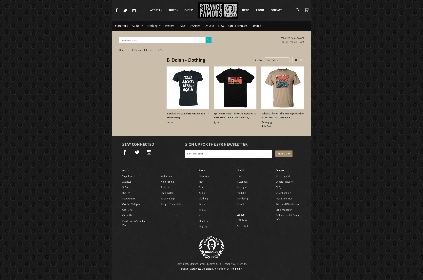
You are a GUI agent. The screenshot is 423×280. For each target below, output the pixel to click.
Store (172, 10)
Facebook (116, 10)
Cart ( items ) (293, 38)
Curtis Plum (128, 215)
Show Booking (283, 193)
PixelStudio (236, 268)
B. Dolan (126, 187)
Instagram (134, 10)
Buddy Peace (128, 198)
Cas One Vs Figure (131, 204)
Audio (136, 25)
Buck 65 (126, 193)
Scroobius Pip (168, 198)
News (245, 10)
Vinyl (201, 215)
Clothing (152, 25)
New (221, 25)
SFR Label (242, 226)
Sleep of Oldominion (171, 204)
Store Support (283, 176)
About (260, 10)
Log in (284, 42)
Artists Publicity (284, 198)
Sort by (258, 60)
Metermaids (167, 176)
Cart (306, 10)
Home (218, 10)
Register (203, 226)
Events (188, 10)
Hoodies (203, 221)
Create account (296, 42)
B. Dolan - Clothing (142, 50)
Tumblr (241, 204)
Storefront (121, 25)
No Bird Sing (167, 181)
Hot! (201, 181)
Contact (276, 10)
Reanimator (167, 193)
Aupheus (126, 181)
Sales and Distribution (287, 204)
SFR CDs (203, 210)
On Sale (209, 25)
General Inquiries (285, 181)
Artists (155, 10)
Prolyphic (166, 187)
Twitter (125, 10)
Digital (202, 204)
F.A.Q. (278, 187)
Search (298, 10)
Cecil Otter (127, 210)
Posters (169, 25)
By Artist (195, 25)
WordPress (195, 268)
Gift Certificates (237, 25)
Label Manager (284, 210)
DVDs (182, 25)
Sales (202, 187)
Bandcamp (243, 198)
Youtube (241, 193)
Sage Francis (128, 176)
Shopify (210, 268)
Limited (256, 25)
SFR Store (242, 220)
